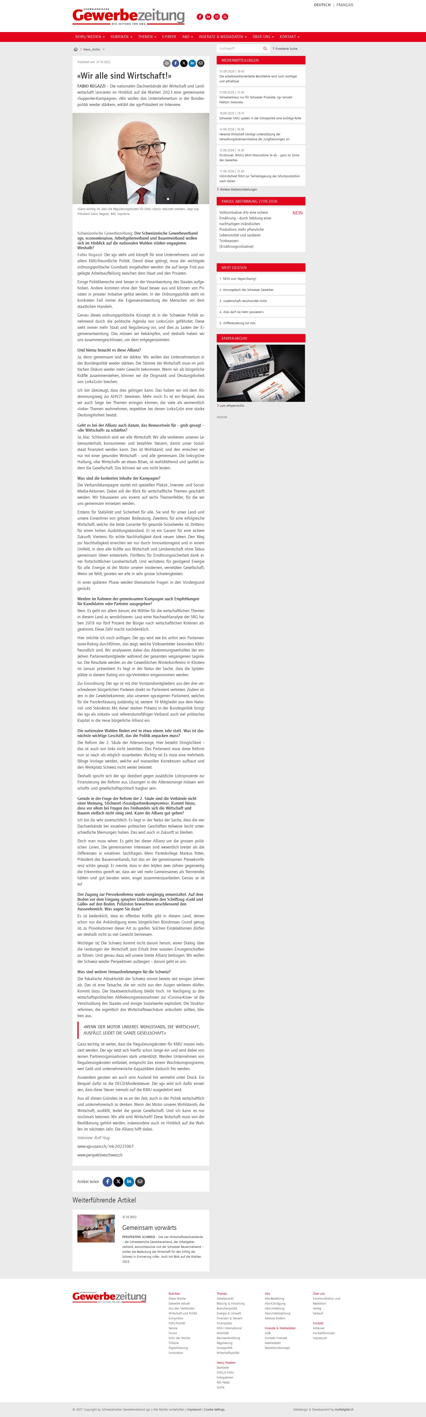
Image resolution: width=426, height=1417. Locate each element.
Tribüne (173, 1343)
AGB (267, 1333)
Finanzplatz (224, 1323)
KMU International (229, 1328)
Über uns (319, 1293)
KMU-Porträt (177, 1323)
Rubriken (174, 1293)
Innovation (176, 1353)
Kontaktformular (324, 1333)
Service (173, 1328)
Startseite (223, 1367)
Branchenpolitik (227, 1308)
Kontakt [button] (288, 37)
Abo (267, 1293)
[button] (265, 48)
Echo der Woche (179, 1338)
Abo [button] (186, 37)
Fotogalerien (225, 1377)
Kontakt (318, 1323)
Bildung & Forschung (231, 1303)
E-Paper (169, 37)
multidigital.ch (344, 1409)
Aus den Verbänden (182, 1308)
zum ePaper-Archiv (232, 405)
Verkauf (318, 1313)
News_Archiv (91, 49)
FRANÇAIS (345, 5)
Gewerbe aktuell (179, 1303)
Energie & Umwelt (229, 1313)
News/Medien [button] (88, 37)
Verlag (317, 1308)
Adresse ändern (275, 1318)
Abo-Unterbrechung (277, 1313)
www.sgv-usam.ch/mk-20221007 (105, 1146)
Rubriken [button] (120, 37)
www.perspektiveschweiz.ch (100, 1155)
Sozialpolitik (224, 1348)
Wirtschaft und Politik (183, 1313)
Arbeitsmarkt (225, 1298)
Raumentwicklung (228, 1338)
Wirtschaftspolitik (228, 1353)
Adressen (319, 1328)
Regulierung (224, 1343)
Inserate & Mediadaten (280, 1328)
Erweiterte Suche (286, 49)
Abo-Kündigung (275, 1303)
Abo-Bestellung (274, 1298)
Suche (220, 1387)
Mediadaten (273, 1343)
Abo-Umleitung (274, 1308)
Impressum (320, 1338)
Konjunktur (176, 1318)
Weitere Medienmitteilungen (238, 189)
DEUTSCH (322, 5)
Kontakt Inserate (276, 1338)
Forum (173, 1333)
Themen (222, 1293)
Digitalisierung (178, 1348)
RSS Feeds (223, 1382)
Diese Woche (177, 1298)
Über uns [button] (262, 37)
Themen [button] (146, 37)
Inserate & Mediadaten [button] (221, 37)
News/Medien (226, 1362)
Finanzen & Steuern (230, 1318)
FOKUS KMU (225, 1372)
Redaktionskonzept (277, 1348)
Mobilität (223, 1333)
